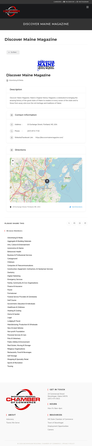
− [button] (13, 164)
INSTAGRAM (83, 2)
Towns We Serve (13, 423)
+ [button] (13, 160)
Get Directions (77, 207)
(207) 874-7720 (33, 131)
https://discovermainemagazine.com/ (49, 137)
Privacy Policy (69, 444)
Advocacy (10, 419)
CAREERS (57, 2)
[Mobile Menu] (87, 7)
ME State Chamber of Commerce (60, 419)
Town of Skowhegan (55, 423)
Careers (51, 430)
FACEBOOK (70, 2)
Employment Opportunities (58, 426)
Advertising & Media (16, 80)
